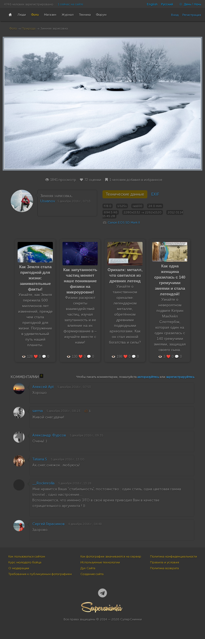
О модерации (18, 568)
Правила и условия (164, 562)
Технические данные (125, 194)
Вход (175, 15)
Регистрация (191, 15)
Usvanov (47, 201)
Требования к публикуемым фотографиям (40, 574)
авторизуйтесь (148, 377)
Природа (29, 28)
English (152, 4)
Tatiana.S (39, 459)
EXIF (155, 194)
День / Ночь (192, 4)
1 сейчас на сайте (70, 4)
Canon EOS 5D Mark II (124, 222)
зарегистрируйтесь (180, 377)
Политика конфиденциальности (173, 556)
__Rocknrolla (43, 483)
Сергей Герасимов (48, 524)
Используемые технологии (100, 562)
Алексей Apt (43, 387)
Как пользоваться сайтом (26, 556)
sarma (37, 411)
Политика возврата (164, 568)
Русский (167, 4)
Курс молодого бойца (24, 562)
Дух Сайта (87, 568)
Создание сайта (92, 574)
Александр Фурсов (49, 435)
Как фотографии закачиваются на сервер (110, 556)
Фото (13, 28)
